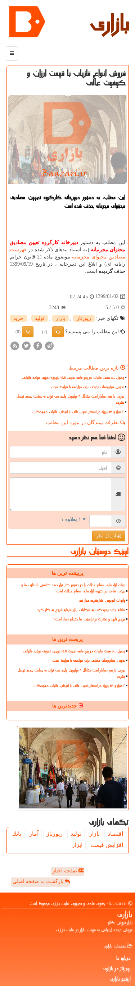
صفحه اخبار (65, 870)
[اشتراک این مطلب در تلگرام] (49, 345)
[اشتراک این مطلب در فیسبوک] (38, 345)
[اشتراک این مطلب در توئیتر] (26, 345)
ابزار (77, 845)
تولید (39, 318)
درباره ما (123, 958)
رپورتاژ (84, 318)
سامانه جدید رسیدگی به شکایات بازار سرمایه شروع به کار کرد (81, 610)
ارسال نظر (106, 535)
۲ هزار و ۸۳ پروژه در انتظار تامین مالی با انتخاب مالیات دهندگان (78, 412)
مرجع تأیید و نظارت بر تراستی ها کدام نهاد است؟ (89, 619)
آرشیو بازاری (120, 979)
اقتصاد (115, 834)
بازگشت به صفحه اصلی (39, 881)
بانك (16, 834)
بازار (60, 318)
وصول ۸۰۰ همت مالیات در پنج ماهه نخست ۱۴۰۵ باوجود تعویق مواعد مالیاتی (73, 378)
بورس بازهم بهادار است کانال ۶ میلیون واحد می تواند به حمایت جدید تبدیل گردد (70, 399)
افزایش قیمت (106, 845)
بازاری (109, 23)
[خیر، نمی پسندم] (27, 331)
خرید (18, 318)
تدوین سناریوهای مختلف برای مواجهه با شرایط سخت (87, 387)
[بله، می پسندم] (58, 331)
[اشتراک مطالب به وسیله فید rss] (15, 345)
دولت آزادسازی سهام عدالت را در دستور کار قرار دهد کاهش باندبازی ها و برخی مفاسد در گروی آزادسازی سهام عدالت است (73, 588)
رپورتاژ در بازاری (117, 968)
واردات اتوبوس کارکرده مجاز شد (102, 600)
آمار (34, 834)
